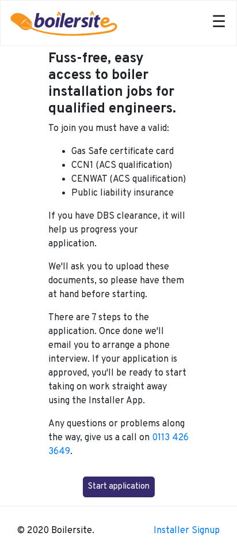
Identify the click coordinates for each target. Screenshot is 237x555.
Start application (119, 486)
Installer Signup (187, 531)
